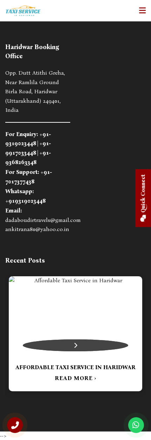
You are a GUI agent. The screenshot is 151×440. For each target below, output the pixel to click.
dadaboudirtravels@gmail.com (43, 220)
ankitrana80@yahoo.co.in (37, 229)
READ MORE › (75, 378)
